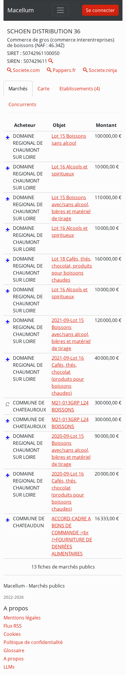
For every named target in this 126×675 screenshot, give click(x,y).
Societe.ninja (102, 70)
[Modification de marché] (7, 403)
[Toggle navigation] (60, 10)
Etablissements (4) (79, 88)
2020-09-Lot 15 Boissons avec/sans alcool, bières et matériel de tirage (71, 450)
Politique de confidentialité (33, 642)
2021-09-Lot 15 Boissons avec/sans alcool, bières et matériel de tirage (71, 334)
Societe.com (26, 70)
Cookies (12, 634)
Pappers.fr (64, 70)
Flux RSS (13, 626)
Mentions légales (22, 617)
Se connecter (100, 10)
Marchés (18, 88)
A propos (14, 658)
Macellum (20, 10)
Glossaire (14, 650)
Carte (44, 88)
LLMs (9, 667)
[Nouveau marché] (7, 137)
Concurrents (22, 104)
